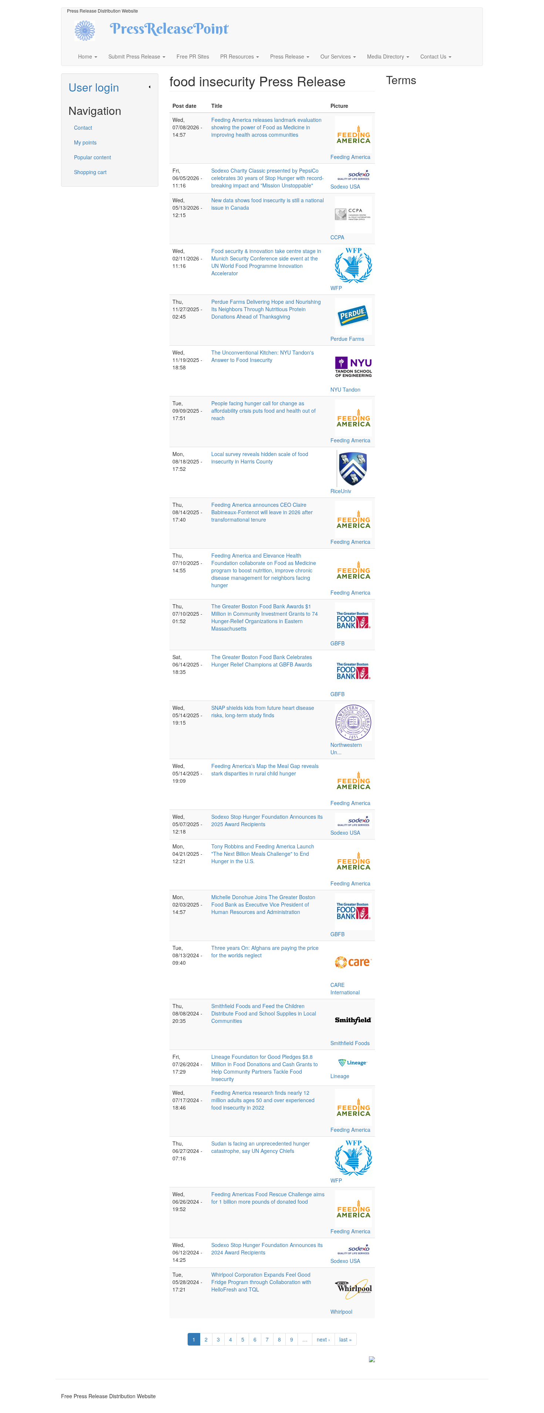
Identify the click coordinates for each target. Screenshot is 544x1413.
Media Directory (386, 56)
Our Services (336, 56)
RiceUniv (340, 491)
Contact (83, 127)
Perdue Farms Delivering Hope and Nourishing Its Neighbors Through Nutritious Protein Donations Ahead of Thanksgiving (266, 309)
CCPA (337, 237)
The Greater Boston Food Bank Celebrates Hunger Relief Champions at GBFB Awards (261, 660)
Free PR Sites (193, 56)
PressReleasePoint (169, 31)
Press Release (288, 56)
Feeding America (350, 156)
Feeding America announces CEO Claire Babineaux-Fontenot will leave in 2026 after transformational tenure (262, 512)
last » (345, 1339)
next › (323, 1339)
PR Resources (237, 56)
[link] (109, 87)
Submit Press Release (135, 56)
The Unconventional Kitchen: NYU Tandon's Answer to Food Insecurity (262, 356)
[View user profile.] (353, 134)
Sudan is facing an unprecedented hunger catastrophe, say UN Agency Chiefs (260, 1147)
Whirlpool (341, 1311)
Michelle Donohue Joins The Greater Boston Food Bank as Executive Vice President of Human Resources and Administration (263, 904)
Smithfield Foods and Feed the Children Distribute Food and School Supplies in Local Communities (263, 1013)
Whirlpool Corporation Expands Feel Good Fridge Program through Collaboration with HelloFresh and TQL (261, 1282)
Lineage (339, 1076)
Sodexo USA (345, 186)
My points (85, 142)
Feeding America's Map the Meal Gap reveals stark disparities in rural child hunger (265, 769)
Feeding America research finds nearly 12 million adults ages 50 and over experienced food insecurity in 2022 (263, 1100)
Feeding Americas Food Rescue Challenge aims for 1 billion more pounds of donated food (268, 1197)
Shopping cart (90, 172)
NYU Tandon (345, 389)
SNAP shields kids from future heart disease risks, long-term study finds (262, 711)
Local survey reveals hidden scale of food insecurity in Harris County (259, 457)
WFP (336, 288)
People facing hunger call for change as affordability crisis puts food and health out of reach (263, 410)
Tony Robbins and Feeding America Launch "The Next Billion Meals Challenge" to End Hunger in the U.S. (262, 853)
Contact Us (434, 56)
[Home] (91, 30)
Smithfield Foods (350, 1043)
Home (86, 56)
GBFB (337, 643)
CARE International (345, 988)
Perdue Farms (347, 338)
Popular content (92, 157)
